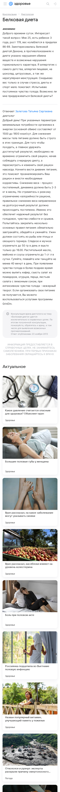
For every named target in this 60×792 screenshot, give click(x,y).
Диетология (27, 14)
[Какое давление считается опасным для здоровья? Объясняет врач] (30, 400)
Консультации (10, 14)
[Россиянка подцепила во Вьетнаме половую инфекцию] (30, 655)
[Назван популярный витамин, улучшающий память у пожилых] (30, 706)
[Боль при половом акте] (30, 604)
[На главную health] (22, 4)
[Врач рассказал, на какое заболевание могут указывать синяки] (30, 502)
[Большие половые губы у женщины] (30, 451)
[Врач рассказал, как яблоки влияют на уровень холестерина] (30, 553)
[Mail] (11, 4)
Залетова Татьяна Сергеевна (33, 111)
